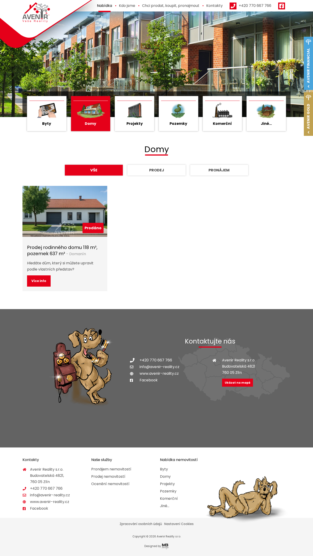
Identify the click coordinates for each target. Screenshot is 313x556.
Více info (38, 281)
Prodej (156, 170)
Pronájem (219, 170)
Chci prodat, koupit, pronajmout (170, 5)
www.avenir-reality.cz (159, 373)
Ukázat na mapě (237, 383)
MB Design (165, 546)
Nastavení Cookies (179, 524)
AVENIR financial (308, 65)
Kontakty (214, 5)
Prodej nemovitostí (108, 476)
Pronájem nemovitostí (111, 469)
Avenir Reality (36, 12)
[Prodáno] (64, 211)
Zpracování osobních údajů (141, 524)
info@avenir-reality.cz (159, 366)
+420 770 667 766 (156, 360)
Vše (93, 170)
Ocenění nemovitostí (110, 483)
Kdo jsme (127, 5)
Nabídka (104, 5)
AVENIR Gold (308, 116)
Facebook (149, 380)
